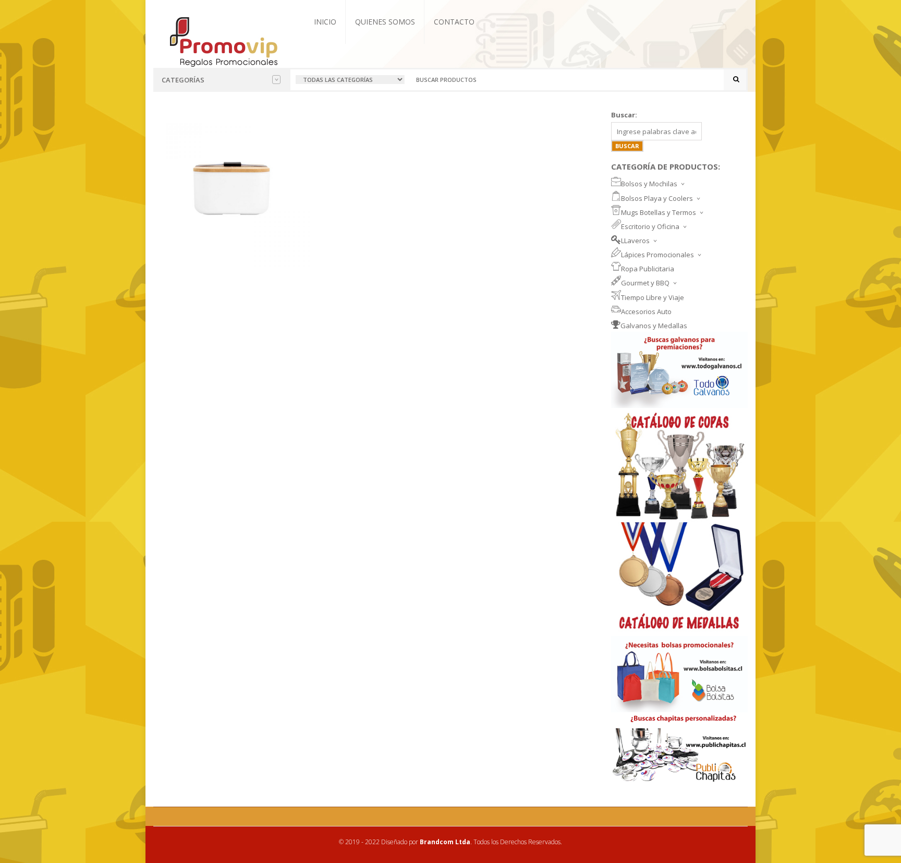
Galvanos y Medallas (653, 325)
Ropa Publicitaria (647, 268)
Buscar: (624, 114)
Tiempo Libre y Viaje (652, 297)
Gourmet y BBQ (645, 282)
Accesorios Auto (646, 311)
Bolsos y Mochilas (649, 183)
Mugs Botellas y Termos (658, 212)
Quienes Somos (385, 22)
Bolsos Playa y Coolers (657, 198)
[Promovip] (223, 40)
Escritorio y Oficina (650, 226)
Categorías (183, 80)
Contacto (454, 22)
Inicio (325, 22)
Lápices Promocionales (657, 254)
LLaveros (635, 240)
